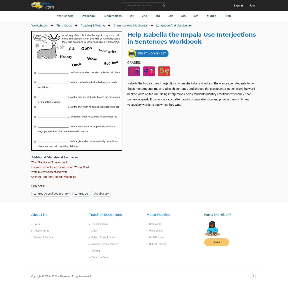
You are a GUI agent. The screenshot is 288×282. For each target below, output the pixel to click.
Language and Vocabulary (51, 193)
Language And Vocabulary (174, 25)
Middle (211, 15)
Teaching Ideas (100, 224)
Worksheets (65, 15)
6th (196, 15)
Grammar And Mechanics (131, 25)
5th (183, 15)
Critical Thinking (157, 244)
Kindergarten (113, 15)
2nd (144, 15)
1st (132, 15)
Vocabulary (101, 193)
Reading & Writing (92, 25)
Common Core (100, 257)
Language (81, 193)
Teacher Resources (105, 215)
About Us (39, 215)
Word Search (156, 230)
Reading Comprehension (105, 244)
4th (170, 15)
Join (217, 242)
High (227, 15)
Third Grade (64, 25)
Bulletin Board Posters (104, 237)
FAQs (37, 224)
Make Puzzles (158, 215)
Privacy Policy (41, 230)
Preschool (89, 15)
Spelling (96, 250)
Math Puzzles (156, 237)
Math (94, 230)
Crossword (155, 224)
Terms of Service (43, 237)
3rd (158, 15)
